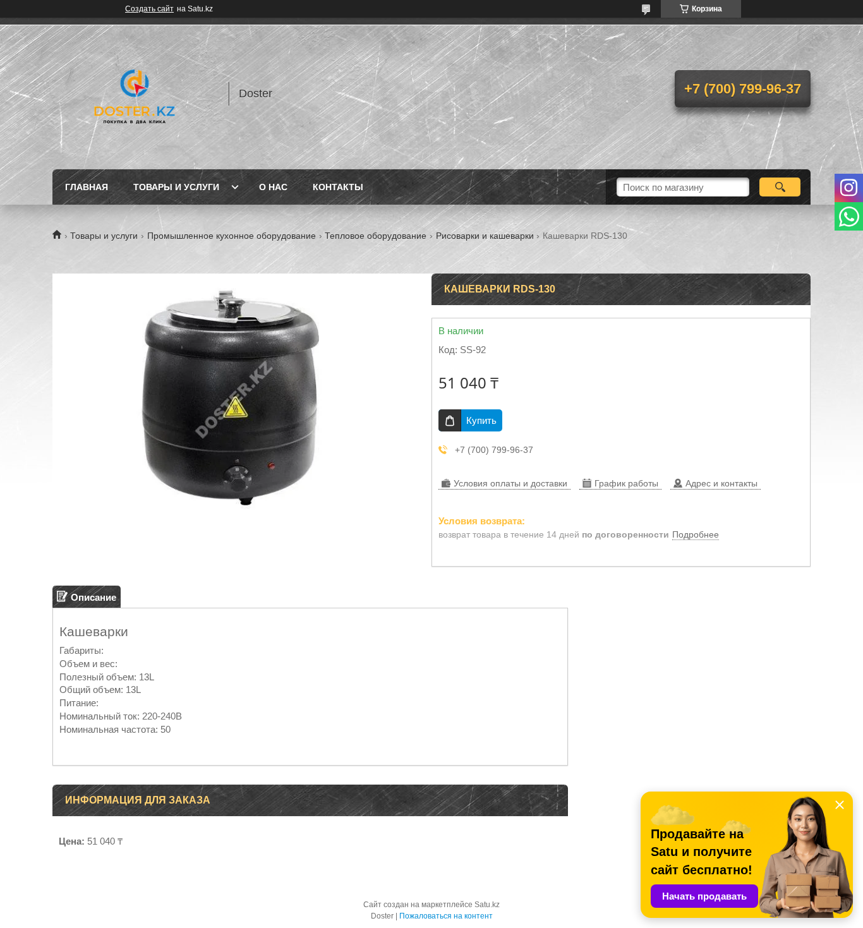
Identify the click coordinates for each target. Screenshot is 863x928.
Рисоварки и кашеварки (485, 236)
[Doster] (134, 93)
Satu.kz (487, 904)
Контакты (338, 187)
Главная (86, 187)
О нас (273, 187)
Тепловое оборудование (375, 236)
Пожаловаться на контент (446, 916)
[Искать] (779, 187)
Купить (481, 420)
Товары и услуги (176, 187)
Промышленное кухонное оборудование (231, 236)
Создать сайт (149, 8)
